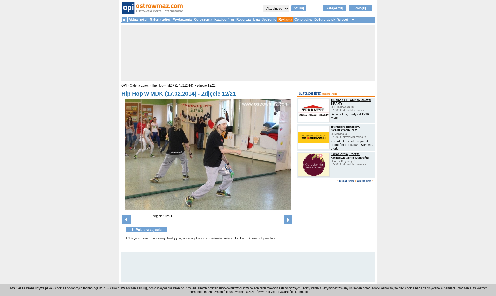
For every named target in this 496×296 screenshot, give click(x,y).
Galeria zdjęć (160, 19)
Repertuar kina (248, 19)
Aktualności (138, 19)
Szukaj (299, 8)
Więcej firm (364, 180)
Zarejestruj (335, 8)
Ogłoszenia (203, 19)
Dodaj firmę (346, 180)
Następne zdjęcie (288, 219)
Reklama (285, 19)
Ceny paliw (303, 19)
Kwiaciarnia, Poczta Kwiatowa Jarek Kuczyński (350, 156)
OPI (124, 85)
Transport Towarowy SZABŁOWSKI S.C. (345, 128)
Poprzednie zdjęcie (126, 219)
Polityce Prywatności (279, 292)
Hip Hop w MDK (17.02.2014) (172, 85)
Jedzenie (269, 19)
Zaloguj (360, 8)
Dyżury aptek (324, 19)
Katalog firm (224, 19)
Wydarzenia (182, 19)
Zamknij (301, 292)
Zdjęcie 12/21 (206, 85)
